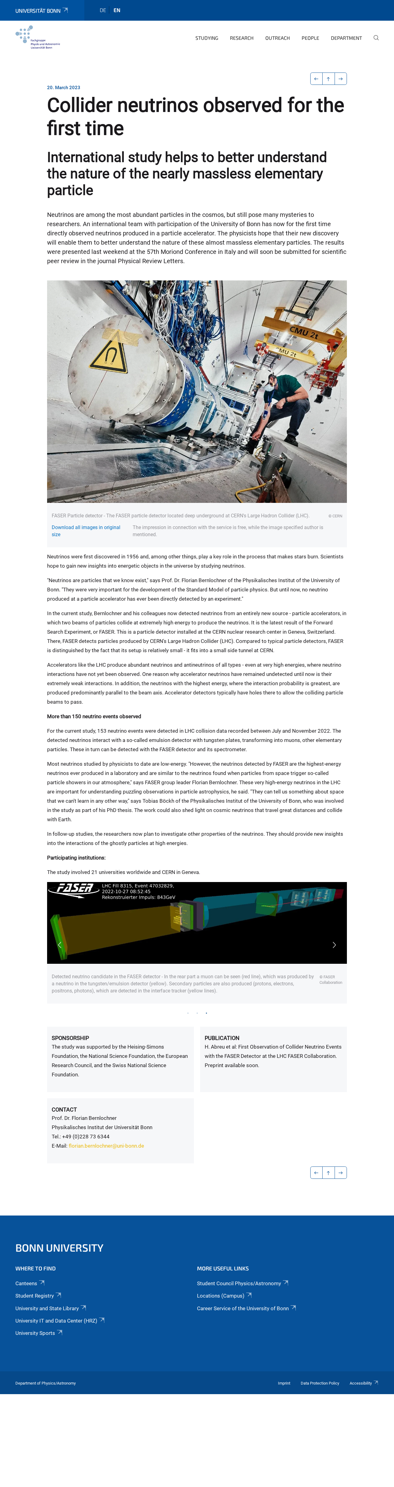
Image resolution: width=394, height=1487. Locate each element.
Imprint (284, 1383)
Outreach (277, 38)
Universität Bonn (38, 10)
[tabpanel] (197, 943)
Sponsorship (70, 1038)
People (310, 38)
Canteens (26, 1283)
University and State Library (47, 1308)
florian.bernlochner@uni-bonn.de (106, 1146)
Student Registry (34, 1296)
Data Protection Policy (320, 1383)
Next (335, 945)
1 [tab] (188, 1013)
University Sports (35, 1333)
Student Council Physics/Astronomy (239, 1283)
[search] (374, 42)
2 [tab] (197, 1013)
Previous (59, 945)
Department (346, 38)
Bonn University (59, 1247)
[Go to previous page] (316, 78)
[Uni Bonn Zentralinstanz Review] (37, 37)
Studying (206, 38)
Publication (222, 1038)
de (103, 10)
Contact (64, 1109)
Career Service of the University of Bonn (243, 1308)
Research (242, 38)
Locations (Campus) (220, 1296)
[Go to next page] (341, 78)
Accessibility (361, 1383)
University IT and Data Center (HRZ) (56, 1321)
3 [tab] (206, 1013)
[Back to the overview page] (328, 78)
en (117, 10)
